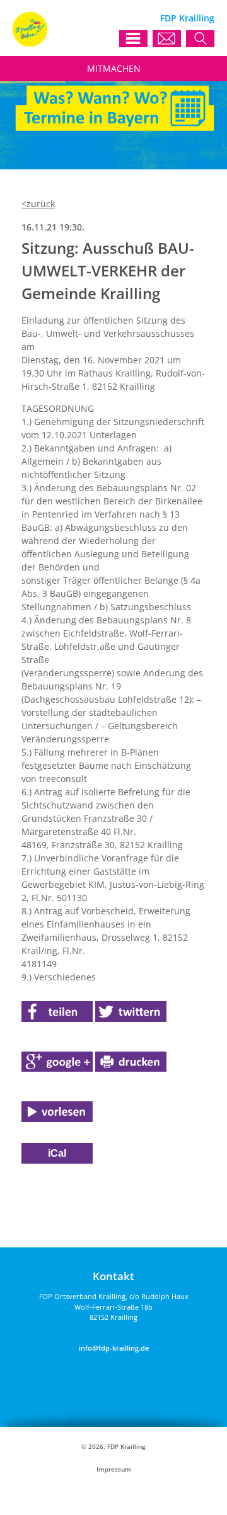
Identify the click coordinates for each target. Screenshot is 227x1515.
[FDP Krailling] (30, 43)
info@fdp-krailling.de (114, 1348)
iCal (57, 1153)
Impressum (113, 1469)
